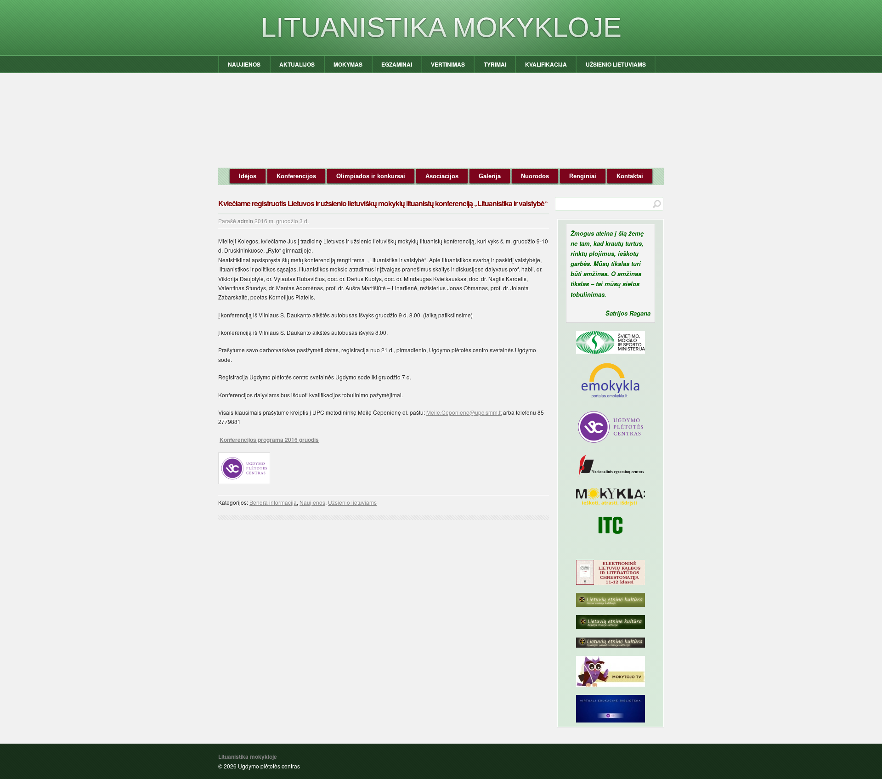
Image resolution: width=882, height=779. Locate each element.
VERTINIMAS (448, 64)
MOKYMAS (348, 64)
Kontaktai (629, 176)
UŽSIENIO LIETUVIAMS (616, 64)
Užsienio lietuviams (352, 502)
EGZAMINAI (396, 64)
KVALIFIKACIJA (546, 64)
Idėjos (247, 176)
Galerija (490, 176)
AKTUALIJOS (297, 64)
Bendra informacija (273, 502)
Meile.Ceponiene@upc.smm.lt (464, 412)
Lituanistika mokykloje (441, 27)
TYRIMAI (495, 64)
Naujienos (312, 502)
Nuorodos (535, 176)
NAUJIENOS (244, 64)
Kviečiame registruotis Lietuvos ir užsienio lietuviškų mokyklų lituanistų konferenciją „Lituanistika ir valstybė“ (383, 203)
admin (245, 221)
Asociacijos (441, 176)
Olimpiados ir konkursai (370, 176)
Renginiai (582, 176)
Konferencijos (296, 176)
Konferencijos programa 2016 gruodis (269, 439)
